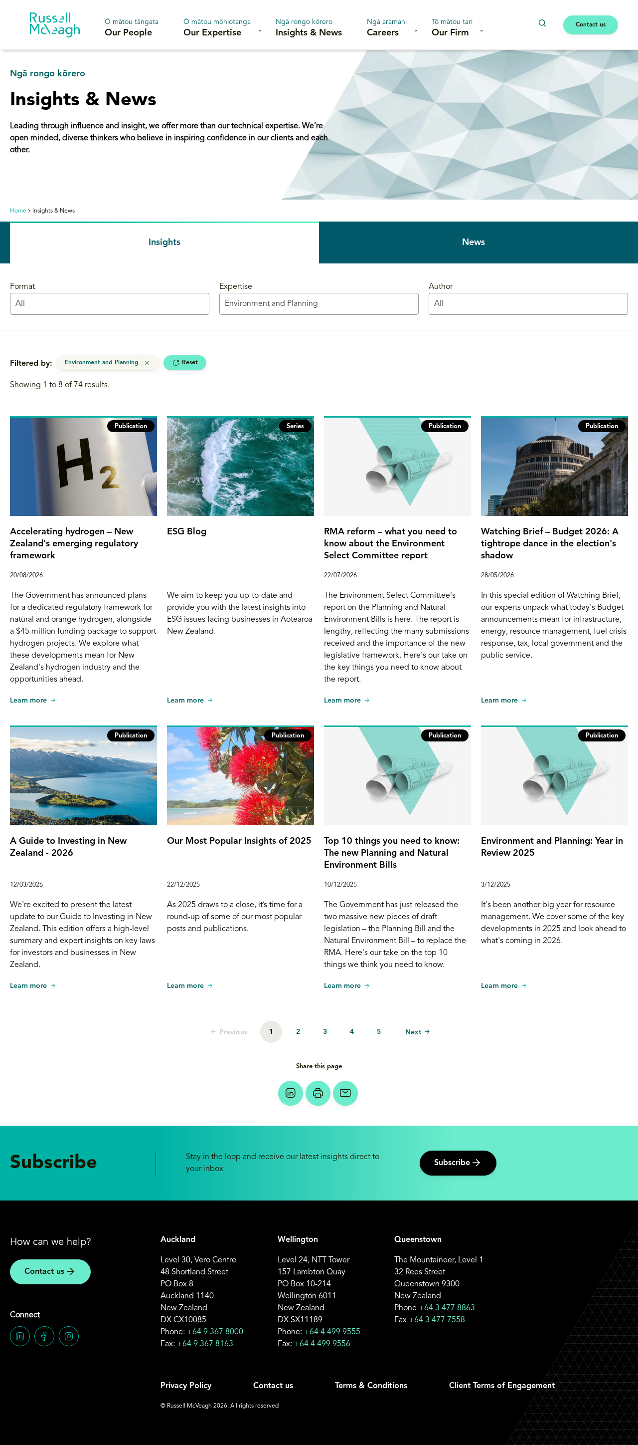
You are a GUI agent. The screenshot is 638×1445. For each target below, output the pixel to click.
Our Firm (452, 27)
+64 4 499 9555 (332, 1332)
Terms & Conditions (371, 1386)
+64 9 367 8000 (215, 1332)
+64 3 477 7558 (437, 1320)
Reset (190, 363)
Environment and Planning (102, 363)
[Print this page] (318, 1093)
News (473, 242)
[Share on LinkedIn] (290, 1093)
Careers (387, 27)
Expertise (235, 287)
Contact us (591, 25)
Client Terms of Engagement (502, 1386)
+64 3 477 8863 (447, 1308)
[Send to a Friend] (345, 1093)
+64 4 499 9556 (322, 1344)
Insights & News (309, 27)
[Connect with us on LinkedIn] (20, 1336)
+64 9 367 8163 (205, 1344)
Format (22, 287)
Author (441, 287)
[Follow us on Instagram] (69, 1336)
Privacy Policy (185, 1386)
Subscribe (452, 1163)
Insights (164, 242)
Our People (132, 27)
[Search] (542, 23)
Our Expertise (217, 27)
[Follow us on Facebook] (44, 1336)
